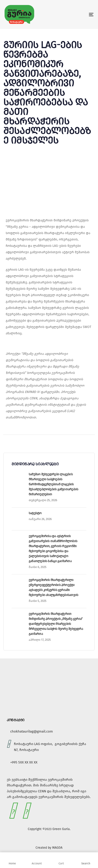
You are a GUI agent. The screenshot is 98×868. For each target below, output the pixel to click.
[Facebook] (12, 810)
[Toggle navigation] (78, 14)
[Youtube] (26, 810)
